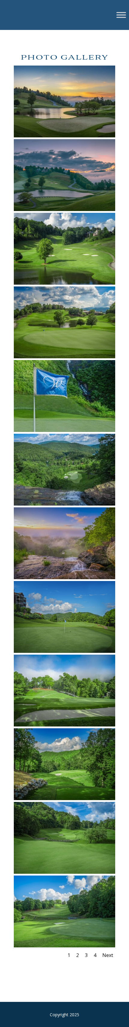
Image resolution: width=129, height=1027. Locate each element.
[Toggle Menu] (121, 15)
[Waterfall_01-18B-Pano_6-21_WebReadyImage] (64, 209)
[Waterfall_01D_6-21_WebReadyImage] (64, 356)
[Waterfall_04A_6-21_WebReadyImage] (64, 725)
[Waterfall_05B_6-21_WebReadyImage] (64, 872)
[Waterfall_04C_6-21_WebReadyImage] (64, 798)
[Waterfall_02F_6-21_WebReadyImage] (64, 577)
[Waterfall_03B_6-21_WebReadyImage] (64, 651)
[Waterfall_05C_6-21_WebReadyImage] (64, 946)
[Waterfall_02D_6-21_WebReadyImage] (64, 430)
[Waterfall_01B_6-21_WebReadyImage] (64, 283)
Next (107, 955)
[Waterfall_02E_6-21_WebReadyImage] (64, 504)
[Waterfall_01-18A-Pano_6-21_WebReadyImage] (64, 136)
